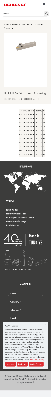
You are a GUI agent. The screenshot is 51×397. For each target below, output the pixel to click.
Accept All (10, 364)
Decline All (22, 364)
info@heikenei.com (12, 225)
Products (16, 25)
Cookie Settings (36, 364)
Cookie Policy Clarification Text (17, 270)
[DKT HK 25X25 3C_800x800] (30, 46)
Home (7, 25)
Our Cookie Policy (37, 359)
